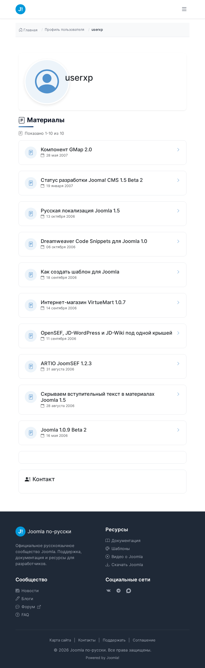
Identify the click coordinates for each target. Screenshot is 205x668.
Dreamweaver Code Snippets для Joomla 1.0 (94, 241)
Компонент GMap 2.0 (66, 150)
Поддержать (114, 640)
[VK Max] (129, 591)
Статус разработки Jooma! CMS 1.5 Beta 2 (92, 180)
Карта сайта (60, 640)
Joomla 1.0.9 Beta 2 (63, 430)
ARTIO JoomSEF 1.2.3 (66, 363)
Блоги (27, 598)
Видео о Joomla (127, 556)
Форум (29, 606)
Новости (30, 590)
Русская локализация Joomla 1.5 (80, 211)
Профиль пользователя (64, 29)
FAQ (25, 614)
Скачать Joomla (127, 564)
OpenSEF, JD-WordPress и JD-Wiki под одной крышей (106, 333)
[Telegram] (119, 591)
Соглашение (144, 640)
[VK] (109, 591)
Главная (31, 30)
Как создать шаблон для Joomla (80, 272)
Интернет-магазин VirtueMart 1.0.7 (83, 302)
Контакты (87, 640)
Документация (126, 540)
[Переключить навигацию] (184, 9)
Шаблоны (121, 548)
